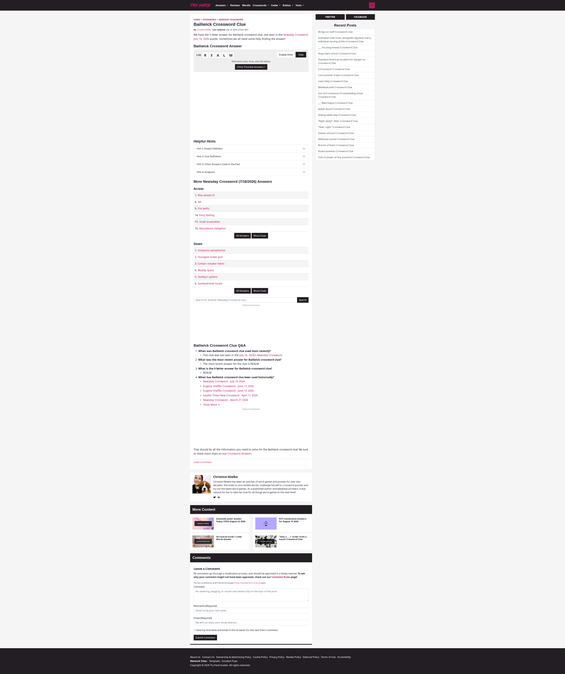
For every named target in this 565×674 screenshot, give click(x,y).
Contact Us (208, 657)
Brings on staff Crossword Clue (335, 31)
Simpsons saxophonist (211, 250)
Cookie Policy (260, 657)
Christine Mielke (204, 29)
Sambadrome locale (210, 283)
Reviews (235, 5)
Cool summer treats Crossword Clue (338, 75)
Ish (199, 202)
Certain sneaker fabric (211, 263)
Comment (199, 586)
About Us (195, 657)
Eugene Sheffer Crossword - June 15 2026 (228, 386)
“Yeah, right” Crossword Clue (334, 127)
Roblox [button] (287, 5)
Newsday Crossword (231, 19)
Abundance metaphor (212, 228)
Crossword (209, 19)
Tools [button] (298, 5)
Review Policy (293, 657)
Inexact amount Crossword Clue (336, 133)
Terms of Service (254, 583)
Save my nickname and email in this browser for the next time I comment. (237, 630)
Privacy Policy (239, 583)
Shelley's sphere (207, 277)
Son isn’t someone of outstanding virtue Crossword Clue (340, 95)
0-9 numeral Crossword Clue (334, 69)
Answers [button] (221, 5)
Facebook (360, 17)
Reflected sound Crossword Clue (336, 139)
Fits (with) (203, 208)
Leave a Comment (202, 462)
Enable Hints (286, 54)
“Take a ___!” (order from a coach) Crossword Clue (293, 538)
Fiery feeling (206, 215)
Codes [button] (275, 5)
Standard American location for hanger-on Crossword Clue (341, 61)
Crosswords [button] (260, 5)
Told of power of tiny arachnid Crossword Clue (344, 157)
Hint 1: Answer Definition (209, 148)
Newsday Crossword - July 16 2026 (224, 381)
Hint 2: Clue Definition (209, 156)
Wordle (246, 5)
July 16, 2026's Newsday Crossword (260, 355)
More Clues (260, 235)
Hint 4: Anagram (206, 172)
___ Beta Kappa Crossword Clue (335, 102)
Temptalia (214, 661)
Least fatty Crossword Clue (333, 81)
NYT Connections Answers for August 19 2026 (292, 520)
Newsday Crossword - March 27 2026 (225, 400)
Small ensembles (209, 221)
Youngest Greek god (210, 257)
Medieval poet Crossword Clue (335, 87)
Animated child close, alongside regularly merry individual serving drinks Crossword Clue (344, 39)
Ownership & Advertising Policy (233, 657)
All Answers (242, 235)
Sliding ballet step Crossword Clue (337, 115)
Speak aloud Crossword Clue (334, 109)
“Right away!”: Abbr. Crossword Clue (338, 121)
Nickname (205, 606)
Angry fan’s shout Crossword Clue (337, 53)
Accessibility (344, 657)
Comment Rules (280, 577)
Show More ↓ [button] (211, 404)
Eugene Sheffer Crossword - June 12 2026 (228, 390)
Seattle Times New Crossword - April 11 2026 (230, 395)
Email (203, 618)
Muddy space (206, 270)
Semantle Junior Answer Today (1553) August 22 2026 (230, 520)
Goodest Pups (229, 661)
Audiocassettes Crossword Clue (335, 151)
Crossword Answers (239, 453)
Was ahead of (206, 195)
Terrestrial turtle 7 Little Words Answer (229, 538)
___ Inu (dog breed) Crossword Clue (337, 47)
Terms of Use (328, 657)
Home (197, 19)
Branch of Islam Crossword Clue (336, 145)
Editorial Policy (311, 657)
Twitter (330, 17)
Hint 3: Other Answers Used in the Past (218, 164)
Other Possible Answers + (251, 67)
